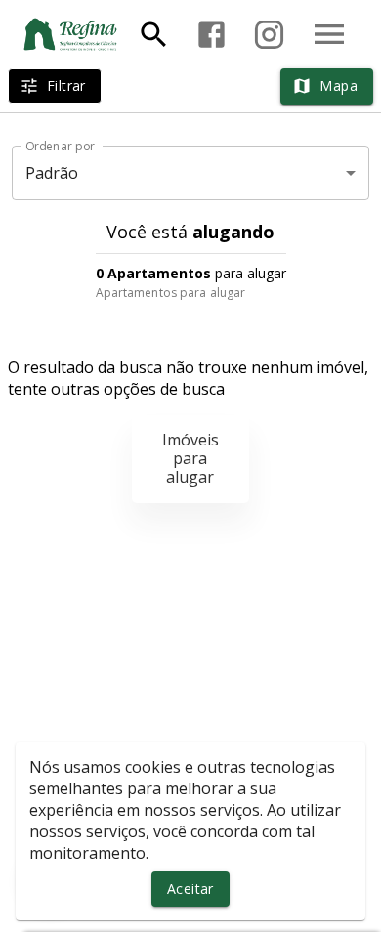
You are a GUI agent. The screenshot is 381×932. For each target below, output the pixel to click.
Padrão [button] (52, 173)
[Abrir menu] (329, 34)
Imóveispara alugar (190, 458)
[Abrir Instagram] (269, 35)
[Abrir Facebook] (211, 35)
